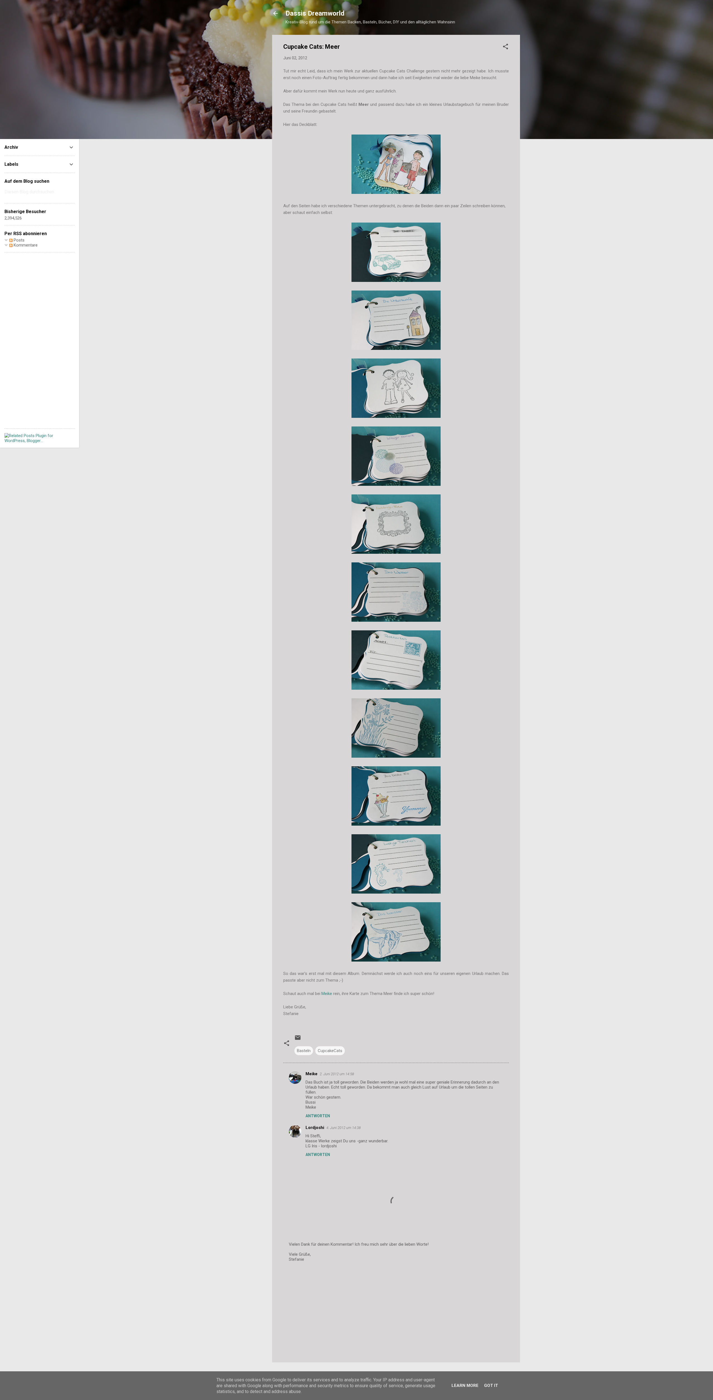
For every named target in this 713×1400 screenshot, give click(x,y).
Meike (326, 993)
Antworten (318, 1116)
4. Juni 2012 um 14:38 (343, 1128)
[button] (505, 47)
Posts (19, 240)
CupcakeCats (330, 1050)
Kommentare (25, 245)
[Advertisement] (396, 1311)
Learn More (464, 1385)
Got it (491, 1385)
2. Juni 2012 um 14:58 (337, 1074)
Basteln (304, 1050)
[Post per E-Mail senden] (297, 1039)
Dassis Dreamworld (315, 13)
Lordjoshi (315, 1127)
